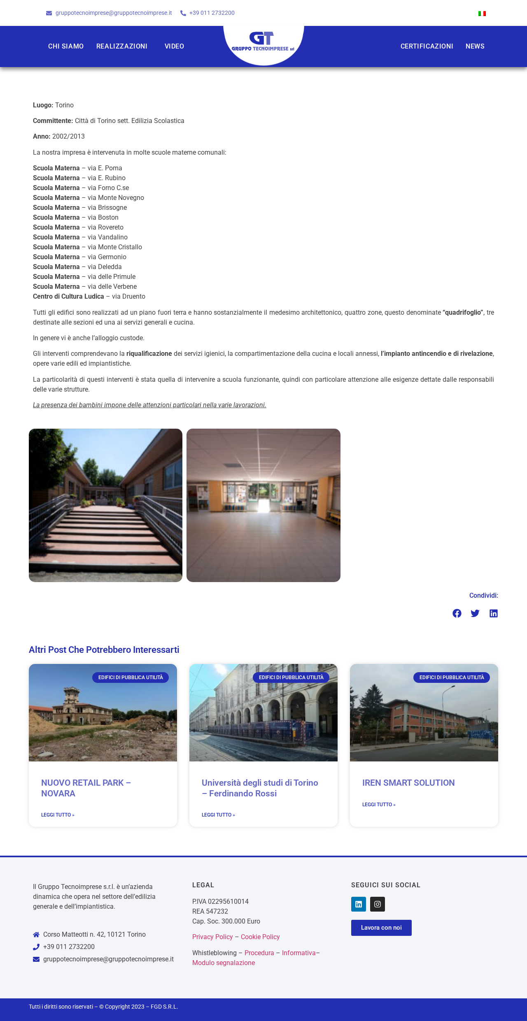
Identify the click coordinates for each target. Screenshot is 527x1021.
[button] (457, 613)
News (475, 46)
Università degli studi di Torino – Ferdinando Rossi (260, 788)
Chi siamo (66, 46)
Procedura (259, 953)
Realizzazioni (122, 46)
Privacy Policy (212, 937)
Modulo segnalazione (223, 963)
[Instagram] (377, 904)
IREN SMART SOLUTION (408, 783)
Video (174, 46)
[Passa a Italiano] (482, 13)
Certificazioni (427, 46)
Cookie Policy (260, 937)
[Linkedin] (358, 904)
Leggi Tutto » (58, 815)
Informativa (299, 953)
